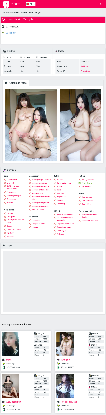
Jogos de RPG (62, 197)
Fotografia (11, 217)
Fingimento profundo (65, 224)
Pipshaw (10, 233)
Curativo (60, 200)
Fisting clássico (88, 179)
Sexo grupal (11, 192)
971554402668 (13, 367)
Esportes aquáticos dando (89, 215)
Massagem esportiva (40, 202)
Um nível (10, 183)
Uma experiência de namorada (64, 218)
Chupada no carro (64, 227)
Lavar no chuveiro (14, 229)
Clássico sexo (12, 179)
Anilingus (60, 234)
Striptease (36, 220)
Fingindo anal (87, 183)
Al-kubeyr (11, 32)
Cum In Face (86, 204)
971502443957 (12, 27)
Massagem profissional (41, 179)
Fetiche (10, 202)
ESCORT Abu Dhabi (11, 12)
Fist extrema (86, 186)
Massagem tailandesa (41, 190)
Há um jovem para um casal (15, 221)
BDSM (59, 186)
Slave (59, 190)
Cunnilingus (61, 231)
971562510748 (13, 409)
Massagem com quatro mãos (41, 197)
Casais (9, 226)
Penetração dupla (14, 196)
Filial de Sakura (38, 209)
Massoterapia (37, 193)
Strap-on (60, 193)
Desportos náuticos (90, 221)
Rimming (10, 236)
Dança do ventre (38, 224)
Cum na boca (87, 197)
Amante (60, 179)
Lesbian (35, 227)
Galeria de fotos (18, 82)
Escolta (10, 213)
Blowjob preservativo (65, 214)
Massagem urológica (40, 186)
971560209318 (67, 409)
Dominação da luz (64, 183)
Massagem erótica (39, 183)
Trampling (61, 204)
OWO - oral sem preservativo (13, 187)
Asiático (84, 66)
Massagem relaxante (40, 206)
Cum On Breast (87, 201)
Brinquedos (11, 199)
